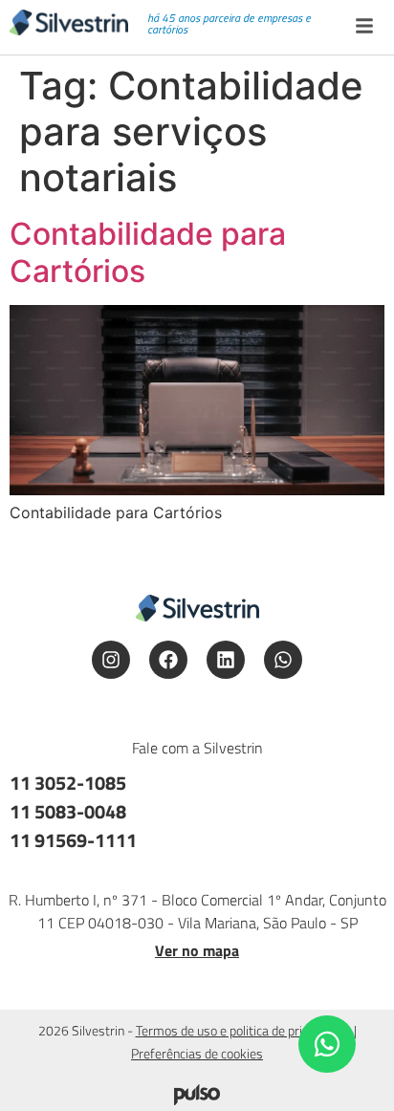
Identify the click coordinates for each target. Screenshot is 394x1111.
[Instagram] (111, 660)
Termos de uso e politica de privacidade (243, 1030)
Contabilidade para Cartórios (148, 252)
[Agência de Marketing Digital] (197, 1099)
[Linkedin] (226, 660)
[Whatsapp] (283, 660)
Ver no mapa (197, 950)
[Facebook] (168, 660)
